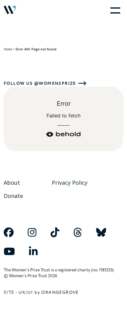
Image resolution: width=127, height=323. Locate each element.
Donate (13, 195)
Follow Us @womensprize (40, 83)
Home (8, 49)
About (12, 182)
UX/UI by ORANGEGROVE (48, 292)
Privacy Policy (70, 182)
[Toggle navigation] (114, 9)
